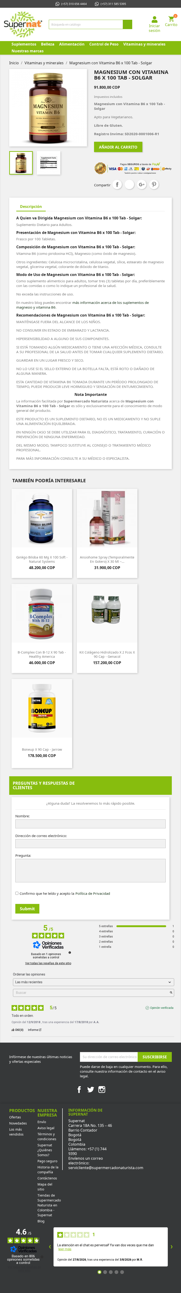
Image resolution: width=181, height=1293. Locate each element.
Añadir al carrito (118, 147)
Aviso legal (45, 1128)
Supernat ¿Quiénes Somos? (44, 1150)
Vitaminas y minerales (144, 44)
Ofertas (15, 1117)
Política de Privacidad (92, 893)
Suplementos (24, 44)
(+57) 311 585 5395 (113, 4)
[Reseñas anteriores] (49, 1247)
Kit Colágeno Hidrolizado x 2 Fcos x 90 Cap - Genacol (107, 654)
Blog (41, 1221)
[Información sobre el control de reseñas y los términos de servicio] (70, 952)
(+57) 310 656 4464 (74, 4)
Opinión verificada (161, 1008)
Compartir (117, 184)
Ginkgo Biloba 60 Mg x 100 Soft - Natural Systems (42, 559)
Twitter (90, 1089)
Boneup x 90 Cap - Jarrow (42, 749)
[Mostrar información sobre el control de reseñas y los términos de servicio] (42, 1257)
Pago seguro (47, 1161)
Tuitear (129, 184)
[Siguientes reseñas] (171, 1247)
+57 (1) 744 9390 (87, 1151)
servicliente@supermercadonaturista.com (105, 1167)
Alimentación (72, 44)
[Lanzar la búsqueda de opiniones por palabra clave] (171, 993)
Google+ (141, 184)
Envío (41, 1122)
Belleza (47, 44)
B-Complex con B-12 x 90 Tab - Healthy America (42, 654)
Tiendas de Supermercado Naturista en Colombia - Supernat (49, 1205)
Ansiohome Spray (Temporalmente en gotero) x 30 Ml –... (107, 559)
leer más (64, 1249)
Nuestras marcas (28, 51)
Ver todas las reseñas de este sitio (48, 963)
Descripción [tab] (31, 206)
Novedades (18, 1123)
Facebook (79, 1089)
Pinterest (154, 184)
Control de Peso (104, 44)
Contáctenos (47, 1178)
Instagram (102, 1089)
